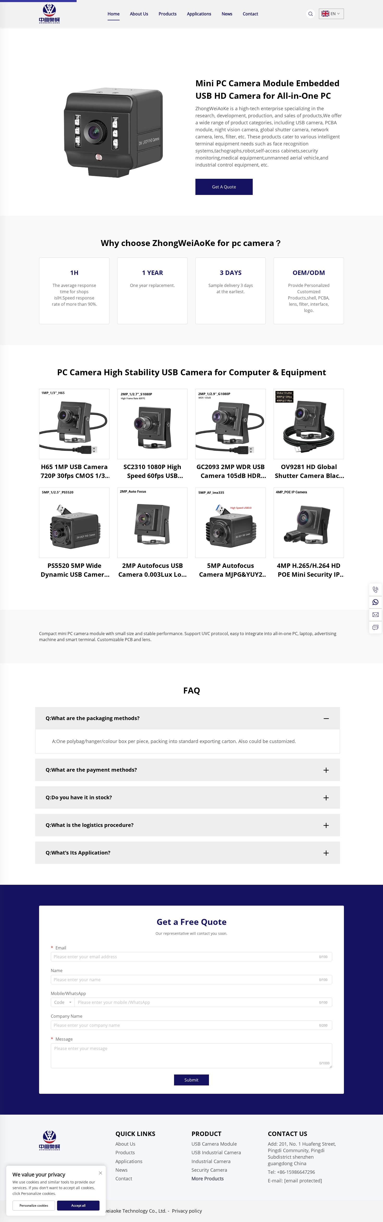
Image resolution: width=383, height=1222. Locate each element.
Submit (191, 1080)
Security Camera (209, 1170)
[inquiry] (375, 627)
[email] (375, 615)
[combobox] (63, 1002)
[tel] (375, 590)
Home (114, 14)
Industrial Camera (211, 1161)
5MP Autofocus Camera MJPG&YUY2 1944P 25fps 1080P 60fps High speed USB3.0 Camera (230, 570)
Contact (250, 14)
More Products (207, 1178)
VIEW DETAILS (74, 424)
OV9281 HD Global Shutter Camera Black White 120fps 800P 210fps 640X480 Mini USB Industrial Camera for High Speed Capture (309, 471)
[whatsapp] (375, 602)
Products (168, 14)
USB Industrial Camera (216, 1152)
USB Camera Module (214, 1144)
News (227, 14)
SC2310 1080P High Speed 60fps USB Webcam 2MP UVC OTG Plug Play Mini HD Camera (152, 471)
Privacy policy (187, 1211)
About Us (139, 14)
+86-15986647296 (296, 1172)
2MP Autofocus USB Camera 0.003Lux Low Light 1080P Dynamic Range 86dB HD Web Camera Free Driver (152, 570)
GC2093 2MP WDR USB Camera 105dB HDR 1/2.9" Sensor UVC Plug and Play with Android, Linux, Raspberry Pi (230, 471)
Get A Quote (224, 187)
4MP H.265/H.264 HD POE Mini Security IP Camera (309, 570)
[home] (49, 13)
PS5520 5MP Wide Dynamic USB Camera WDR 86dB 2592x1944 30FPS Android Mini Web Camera (74, 570)
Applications (199, 14)
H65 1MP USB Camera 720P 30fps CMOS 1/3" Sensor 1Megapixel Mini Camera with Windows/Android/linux (74, 471)
